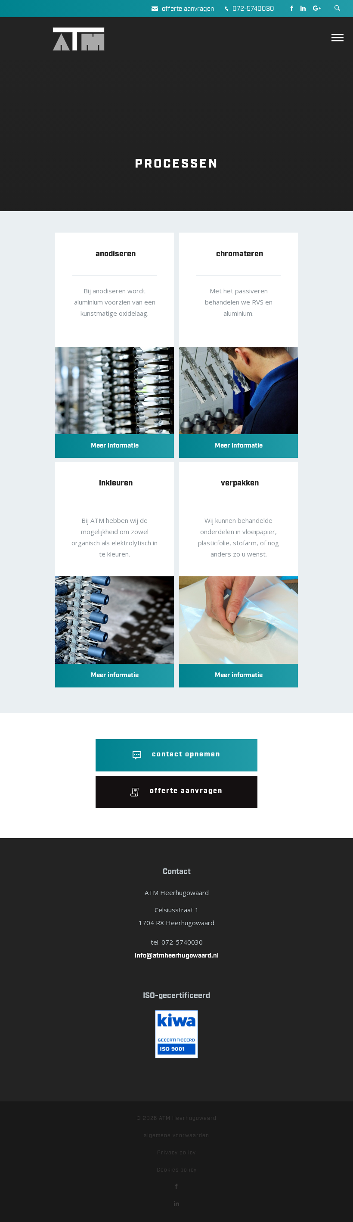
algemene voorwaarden (176, 1135)
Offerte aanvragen (187, 9)
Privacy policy (176, 1153)
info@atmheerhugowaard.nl (177, 955)
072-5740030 (252, 9)
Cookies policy (177, 1170)
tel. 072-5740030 (177, 942)
